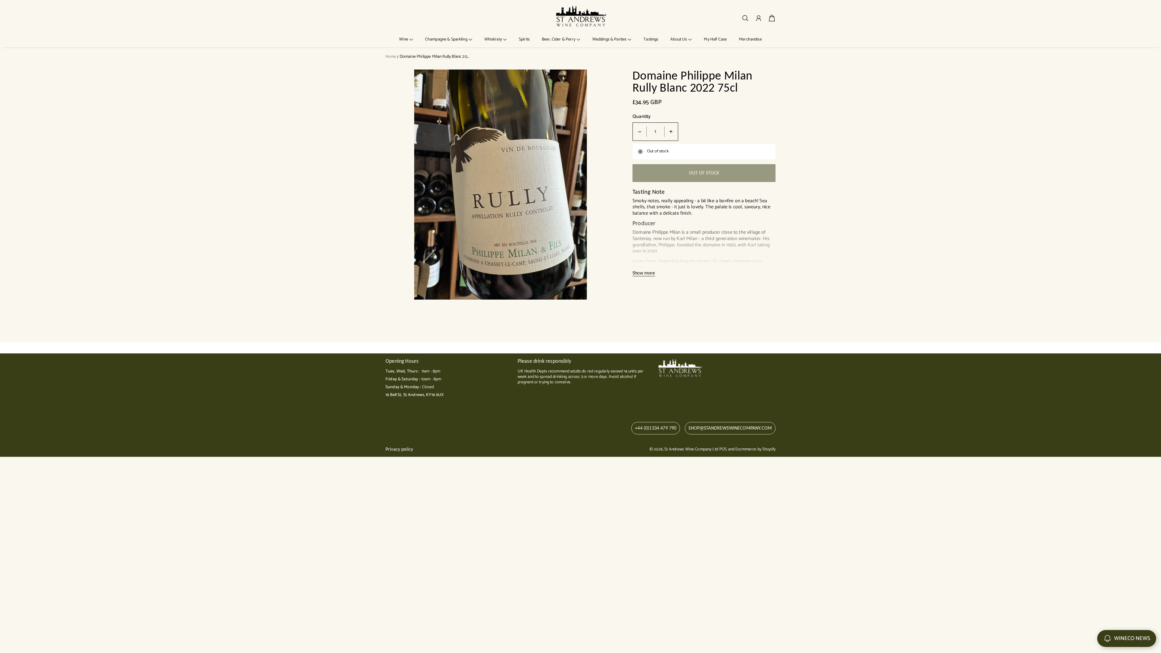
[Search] (745, 18)
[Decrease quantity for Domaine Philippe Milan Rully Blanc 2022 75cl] (639, 131)
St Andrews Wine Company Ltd (691, 449)
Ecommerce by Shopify (755, 449)
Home (390, 56)
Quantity (642, 117)
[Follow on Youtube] (683, 395)
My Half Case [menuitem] (715, 39)
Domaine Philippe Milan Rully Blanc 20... (434, 56)
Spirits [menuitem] (524, 39)
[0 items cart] (772, 18)
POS (723, 449)
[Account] (758, 18)
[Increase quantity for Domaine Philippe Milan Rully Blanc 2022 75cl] (670, 131)
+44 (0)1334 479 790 (655, 428)
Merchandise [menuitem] (750, 39)
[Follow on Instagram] (671, 395)
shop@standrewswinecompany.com (730, 428)
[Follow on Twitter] (652, 395)
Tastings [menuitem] (650, 39)
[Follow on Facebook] (662, 395)
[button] (406, 39)
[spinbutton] (655, 131)
